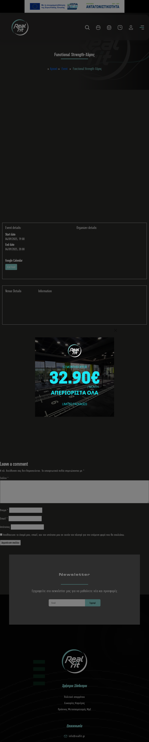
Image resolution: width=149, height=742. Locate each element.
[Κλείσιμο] (115, 330)
